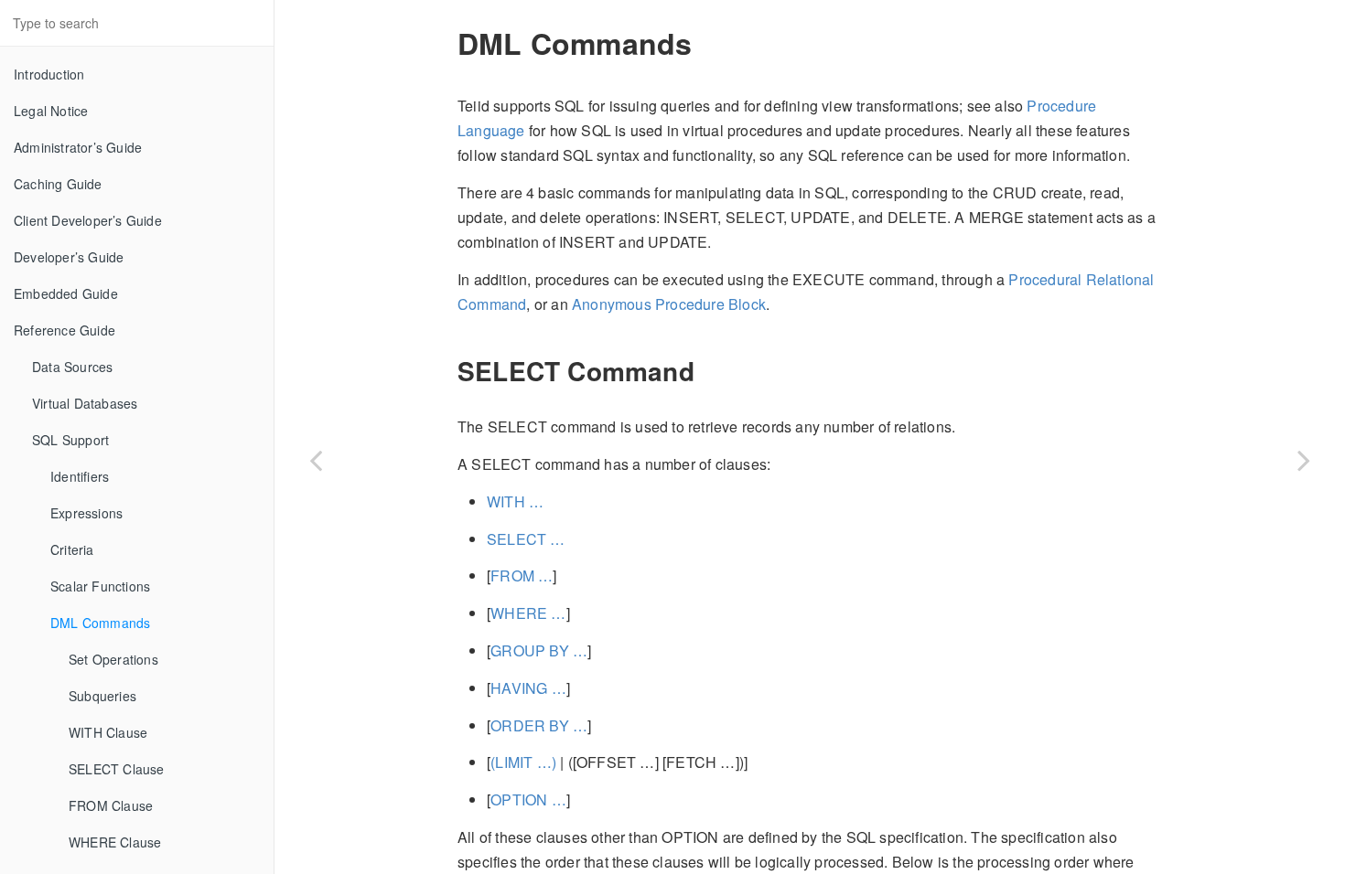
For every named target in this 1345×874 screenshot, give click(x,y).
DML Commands (100, 622)
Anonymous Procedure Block (669, 303)
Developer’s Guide (69, 257)
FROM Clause (111, 805)
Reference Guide (64, 330)
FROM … (521, 575)
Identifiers (79, 476)
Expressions (86, 513)
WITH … (515, 501)
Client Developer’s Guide (88, 220)
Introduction (49, 74)
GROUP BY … (538, 650)
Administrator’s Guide (78, 147)
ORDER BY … (538, 725)
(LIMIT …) (523, 762)
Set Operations (113, 659)
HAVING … (528, 687)
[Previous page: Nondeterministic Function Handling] (315, 460)
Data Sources (72, 366)
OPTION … (528, 799)
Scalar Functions (100, 586)
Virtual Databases (84, 403)
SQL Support (70, 440)
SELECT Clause (117, 769)
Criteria (72, 549)
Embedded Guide (66, 293)
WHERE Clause (115, 842)
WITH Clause (108, 732)
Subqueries (102, 696)
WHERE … (527, 613)
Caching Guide (58, 184)
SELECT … (526, 538)
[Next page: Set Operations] (1304, 460)
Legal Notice (51, 110)
